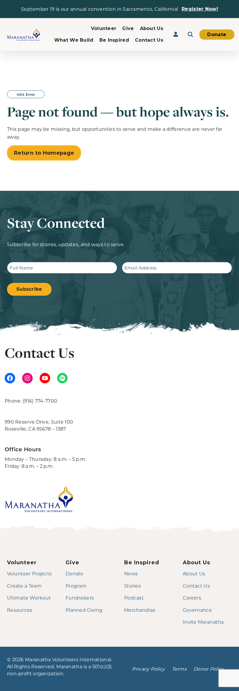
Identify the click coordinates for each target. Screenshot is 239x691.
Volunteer (104, 28)
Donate (216, 34)
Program (76, 586)
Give (128, 28)
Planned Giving (84, 610)
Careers (192, 598)
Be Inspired (114, 40)
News (131, 573)
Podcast (134, 598)
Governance (197, 610)
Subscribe (29, 289)
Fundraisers (80, 598)
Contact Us (149, 40)
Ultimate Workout (29, 598)
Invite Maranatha (203, 622)
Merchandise (139, 610)
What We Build (74, 40)
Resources (19, 610)
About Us (151, 28)
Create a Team (24, 586)
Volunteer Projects (29, 573)
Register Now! (200, 9)
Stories (132, 586)
